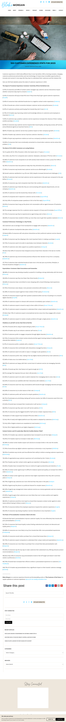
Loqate (57, 239)
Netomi (53, 165)
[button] (47, 585)
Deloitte (17, 520)
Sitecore (5, 274)
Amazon (9, 179)
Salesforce (56, 138)
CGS (9, 144)
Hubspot (43, 247)
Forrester (46, 152)
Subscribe (8, 622)
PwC (4, 253)
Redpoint (41, 278)
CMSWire (55, 448)
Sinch (46, 109)
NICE (30, 127)
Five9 (39, 330)
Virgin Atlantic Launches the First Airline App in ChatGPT (18, 641)
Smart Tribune (48, 305)
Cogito (57, 507)
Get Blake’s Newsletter (56, 2)
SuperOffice (44, 196)
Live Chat (29, 359)
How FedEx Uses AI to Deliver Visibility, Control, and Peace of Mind (20, 637)
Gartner (11, 115)
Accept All (60, 719)
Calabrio (29, 92)
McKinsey (55, 419)
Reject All (50, 719)
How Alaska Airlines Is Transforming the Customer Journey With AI (21, 633)
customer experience (30, 66)
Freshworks (45, 292)
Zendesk (55, 105)
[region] (33, 718)
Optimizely (6, 454)
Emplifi (5, 97)
